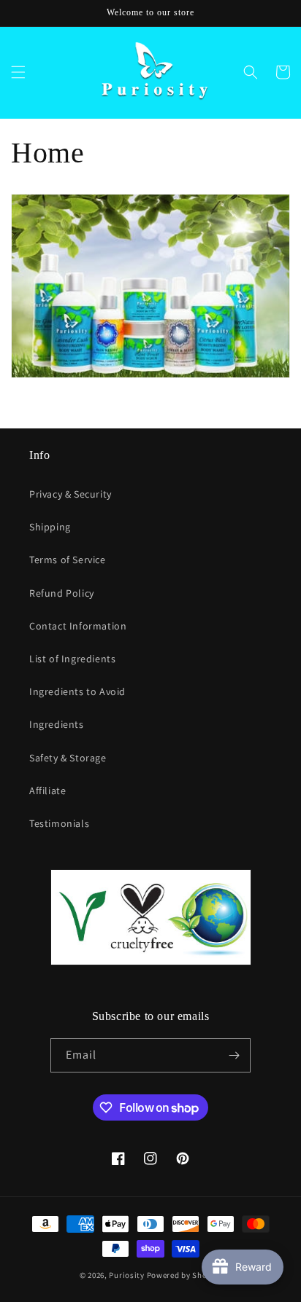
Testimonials (59, 823)
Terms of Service (67, 559)
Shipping (50, 526)
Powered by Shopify (184, 1275)
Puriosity (126, 1275)
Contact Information (77, 625)
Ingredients (56, 724)
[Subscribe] (234, 1055)
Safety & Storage (68, 757)
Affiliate (47, 790)
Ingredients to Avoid (77, 691)
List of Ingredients (72, 658)
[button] (18, 72)
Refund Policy (61, 593)
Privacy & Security (70, 494)
